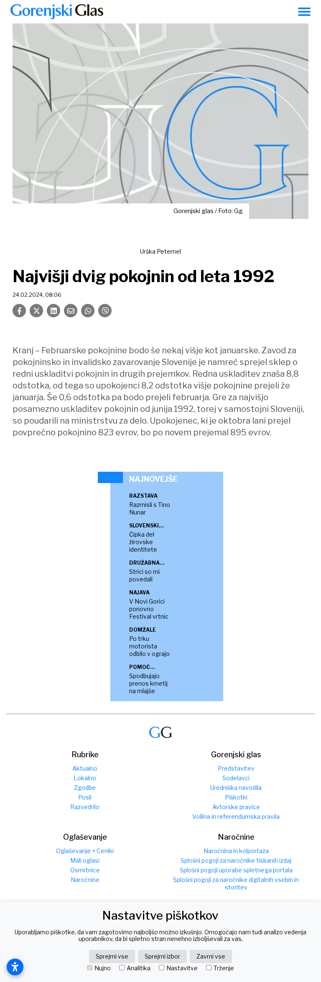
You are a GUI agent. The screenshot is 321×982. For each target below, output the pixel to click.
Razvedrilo (84, 806)
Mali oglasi (84, 860)
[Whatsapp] (87, 310)
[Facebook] (19, 310)
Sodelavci (236, 777)
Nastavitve (182, 968)
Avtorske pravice (236, 806)
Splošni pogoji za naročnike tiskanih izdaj (236, 860)
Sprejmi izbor (162, 956)
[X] (36, 310)
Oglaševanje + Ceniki (85, 850)
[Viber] (105, 310)
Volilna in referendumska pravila (236, 816)
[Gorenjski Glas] (160, 732)
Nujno (102, 968)
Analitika (138, 968)
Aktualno (84, 768)
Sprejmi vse (112, 956)
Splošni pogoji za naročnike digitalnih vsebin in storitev (236, 883)
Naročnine (85, 879)
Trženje (224, 968)
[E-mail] (70, 310)
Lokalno (85, 777)
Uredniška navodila (236, 787)
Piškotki (236, 797)
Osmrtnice (85, 870)
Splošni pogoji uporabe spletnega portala (236, 870)
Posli (85, 797)
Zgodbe (85, 787)
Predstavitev (236, 768)
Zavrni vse (210, 956)
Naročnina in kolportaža (236, 850)
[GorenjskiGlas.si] (56, 11)
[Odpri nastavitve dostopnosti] (15, 967)
